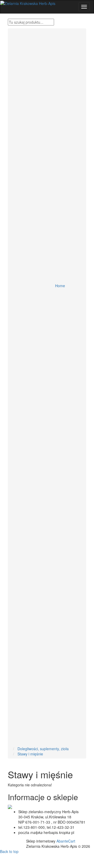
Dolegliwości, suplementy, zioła (43, 748)
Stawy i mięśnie (30, 753)
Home (60, 285)
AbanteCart (65, 841)
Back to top (9, 851)
